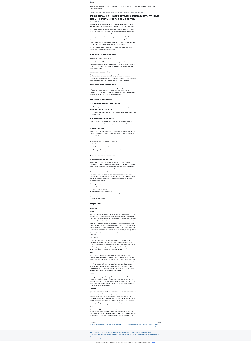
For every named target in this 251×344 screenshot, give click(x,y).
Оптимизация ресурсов (96, 8)
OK (153, 342)
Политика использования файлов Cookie (141, 332)
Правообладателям (112, 334)
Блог (91, 332)
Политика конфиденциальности (98, 334)
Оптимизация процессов (140, 6)
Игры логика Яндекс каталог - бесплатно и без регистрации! (106, 323)
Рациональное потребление (97, 338)
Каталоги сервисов (152, 6)
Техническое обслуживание (148, 336)
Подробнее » (97, 332)
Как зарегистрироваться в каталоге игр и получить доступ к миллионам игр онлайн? (144, 324)
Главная (92, 12)
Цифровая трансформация (97, 6)
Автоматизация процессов (133, 336)
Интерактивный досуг (126, 6)
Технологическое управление (112, 6)
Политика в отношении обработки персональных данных (116, 332)
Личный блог (98, 12)
